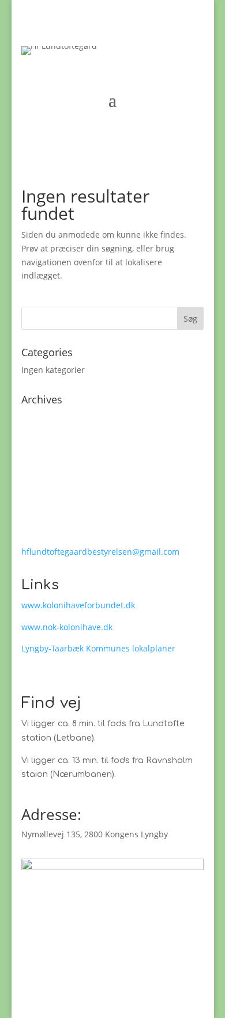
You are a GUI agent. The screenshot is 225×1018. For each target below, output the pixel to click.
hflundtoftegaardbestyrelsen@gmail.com (100, 551)
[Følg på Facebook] (30, 958)
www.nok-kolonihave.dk (66, 627)
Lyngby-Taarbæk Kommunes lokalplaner (98, 648)
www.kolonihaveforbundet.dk (78, 605)
